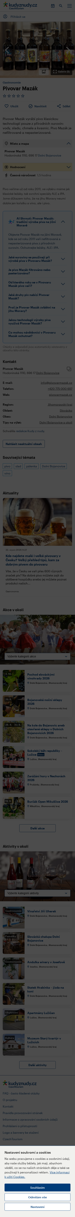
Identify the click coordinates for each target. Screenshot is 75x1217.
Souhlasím (37, 1187)
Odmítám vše (37, 1197)
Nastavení (37, 1206)
